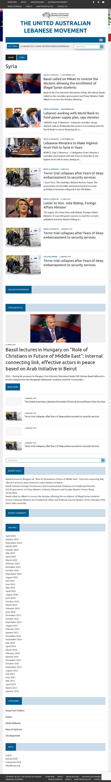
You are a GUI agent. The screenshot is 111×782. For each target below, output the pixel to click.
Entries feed (11, 758)
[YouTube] (103, 2)
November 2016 (13, 635)
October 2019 (12, 601)
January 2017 (12, 632)
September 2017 (14, 622)
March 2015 (11, 687)
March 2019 (11, 604)
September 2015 (14, 667)
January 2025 (12, 539)
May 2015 (10, 680)
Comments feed (13, 762)
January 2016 (12, 656)
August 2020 (12, 594)
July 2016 (10, 642)
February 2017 (13, 628)
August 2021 (12, 577)
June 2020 (10, 597)
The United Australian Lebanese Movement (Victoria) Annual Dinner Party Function (65, 401)
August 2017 (12, 625)
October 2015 (12, 663)
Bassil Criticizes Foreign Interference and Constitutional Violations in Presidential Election (50, 486)
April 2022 (11, 556)
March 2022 (11, 560)
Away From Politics (44, 6)
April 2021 (11, 591)
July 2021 (10, 580)
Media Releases (37, 2)
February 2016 (13, 653)
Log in (9, 755)
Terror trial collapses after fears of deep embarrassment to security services (62, 416)
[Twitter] (98, 2)
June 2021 (10, 584)
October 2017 (12, 618)
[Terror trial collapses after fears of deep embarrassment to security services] (23, 185)
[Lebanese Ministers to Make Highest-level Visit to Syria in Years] (23, 155)
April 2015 (11, 684)
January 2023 (12, 549)
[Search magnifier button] (101, 47)
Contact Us (62, 6)
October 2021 (12, 570)
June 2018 (10, 611)
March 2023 (11, 546)
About (24, 2)
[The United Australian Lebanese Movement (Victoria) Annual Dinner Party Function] (14, 404)
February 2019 (13, 608)
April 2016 (11, 646)
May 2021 (10, 587)
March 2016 (11, 649)
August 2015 (12, 670)
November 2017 (13, 615)
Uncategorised (50, 257)
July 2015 (10, 673)
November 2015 (13, 660)
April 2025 (11, 535)
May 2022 (10, 553)
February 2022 (13, 563)
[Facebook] (93, 2)
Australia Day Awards (57, 2)
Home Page (12, 2)
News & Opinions (15, 6)
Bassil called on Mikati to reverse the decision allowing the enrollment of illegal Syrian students (70, 83)
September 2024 (14, 542)
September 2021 (14, 573)
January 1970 (12, 691)
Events (29, 6)
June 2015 (10, 677)
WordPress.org (13, 765)
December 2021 (13, 566)
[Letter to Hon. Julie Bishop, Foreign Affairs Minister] (23, 215)
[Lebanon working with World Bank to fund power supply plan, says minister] (23, 125)
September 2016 (14, 639)
